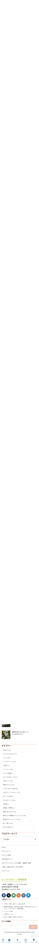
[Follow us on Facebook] (4, 895)
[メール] (13, 895)
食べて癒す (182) (8, 823)
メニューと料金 (6, 855)
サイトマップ (5, 871)
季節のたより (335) (8, 785)
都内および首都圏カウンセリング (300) (14, 815)
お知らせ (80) (7, 750)
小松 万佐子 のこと (7, 859)
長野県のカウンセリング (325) (12, 819)
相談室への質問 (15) (9, 808)
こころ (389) (6, 758)
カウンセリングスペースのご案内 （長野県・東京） (17, 863)
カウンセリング (6, 851)
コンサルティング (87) (9, 761)
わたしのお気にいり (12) (10, 777)
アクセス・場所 (34, 942)
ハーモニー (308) (8, 769)
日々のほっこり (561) (9, 800)
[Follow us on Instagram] (23, 895)
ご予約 (25, 942)
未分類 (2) (6, 804)
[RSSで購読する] (18, 895)
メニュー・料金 (17, 942)
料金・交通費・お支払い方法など (13, 917)
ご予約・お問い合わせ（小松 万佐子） (13, 867)
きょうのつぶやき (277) (10, 754)
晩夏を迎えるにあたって (20, 732)
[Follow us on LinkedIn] (28, 895)
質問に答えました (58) (9, 812)
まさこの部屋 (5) (8, 773)
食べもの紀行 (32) (8, 827)
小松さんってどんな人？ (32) (11, 792)
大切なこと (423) (8, 781)
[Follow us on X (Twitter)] (8, 895)
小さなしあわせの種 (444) (10, 788)
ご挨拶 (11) (6, 765)
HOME (4, 847)
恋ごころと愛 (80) (8, 796)
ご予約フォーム (8, 914)
